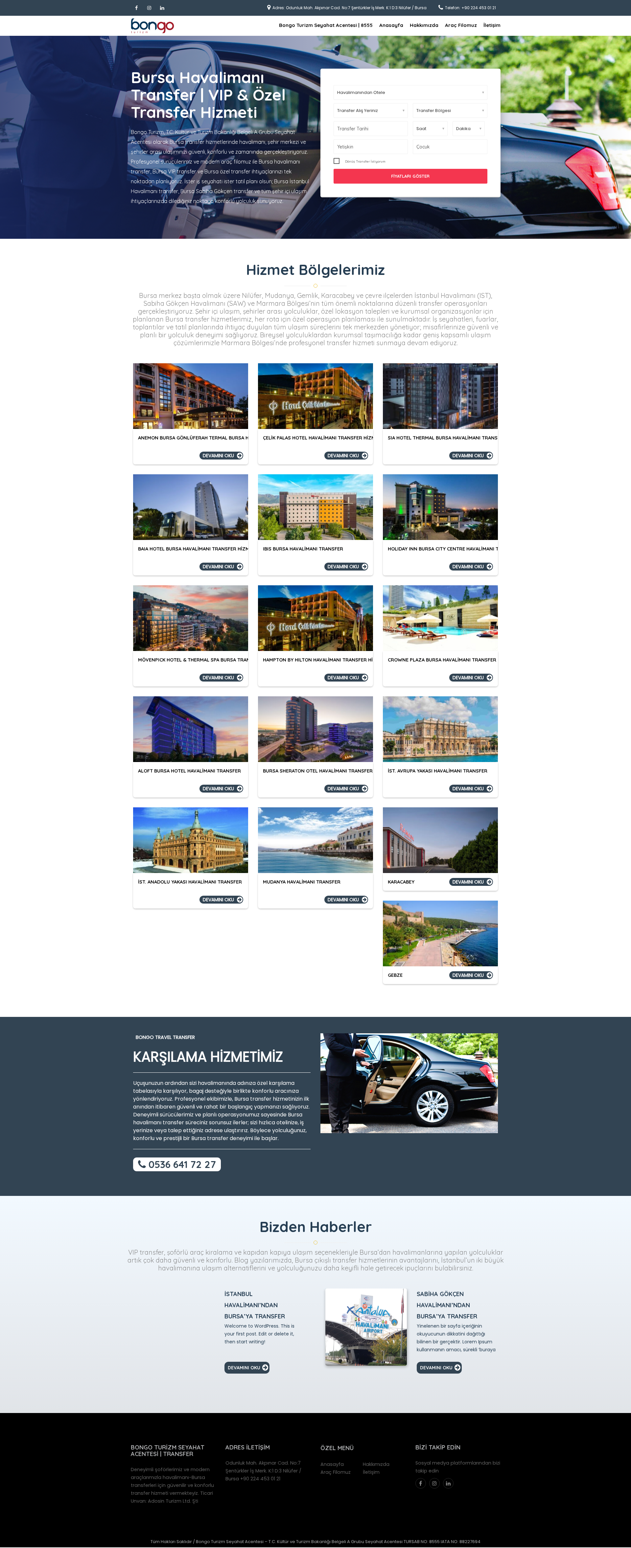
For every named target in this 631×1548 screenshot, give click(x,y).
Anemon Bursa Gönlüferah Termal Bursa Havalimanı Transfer (218, 438)
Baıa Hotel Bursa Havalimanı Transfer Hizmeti (197, 549)
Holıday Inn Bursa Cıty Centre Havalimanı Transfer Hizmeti (464, 549)
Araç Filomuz (461, 25)
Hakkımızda (424, 25)
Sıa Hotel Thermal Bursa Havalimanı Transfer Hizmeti (457, 438)
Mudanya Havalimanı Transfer (301, 882)
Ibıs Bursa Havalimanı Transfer (303, 549)
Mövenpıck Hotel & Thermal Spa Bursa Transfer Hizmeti (210, 660)
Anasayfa (391, 25)
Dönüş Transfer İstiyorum (365, 161)
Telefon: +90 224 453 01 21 (470, 8)
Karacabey (401, 882)
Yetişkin (345, 147)
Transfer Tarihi (352, 129)
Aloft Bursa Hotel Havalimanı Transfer (189, 771)
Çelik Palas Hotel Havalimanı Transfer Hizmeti (322, 438)
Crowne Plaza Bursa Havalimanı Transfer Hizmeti (452, 660)
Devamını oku (218, 455)
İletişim (492, 25)
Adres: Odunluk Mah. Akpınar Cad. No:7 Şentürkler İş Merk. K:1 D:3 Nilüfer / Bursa (349, 8)
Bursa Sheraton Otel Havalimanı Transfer (318, 771)
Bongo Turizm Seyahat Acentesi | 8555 (326, 25)
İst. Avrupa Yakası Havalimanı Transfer (437, 771)
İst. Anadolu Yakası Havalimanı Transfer (190, 882)
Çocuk (423, 147)
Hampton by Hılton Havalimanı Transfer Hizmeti (325, 660)
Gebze (395, 975)
